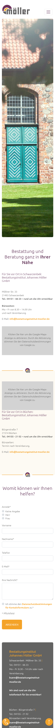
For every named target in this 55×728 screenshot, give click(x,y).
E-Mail (7, 566)
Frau (7, 518)
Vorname (6, 525)
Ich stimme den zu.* (28, 605)
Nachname (8, 538)
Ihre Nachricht (10, 580)
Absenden (12, 624)
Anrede (7, 506)
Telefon (6, 552)
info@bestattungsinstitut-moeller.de (30, 318)
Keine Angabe (12, 511)
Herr (7, 514)
